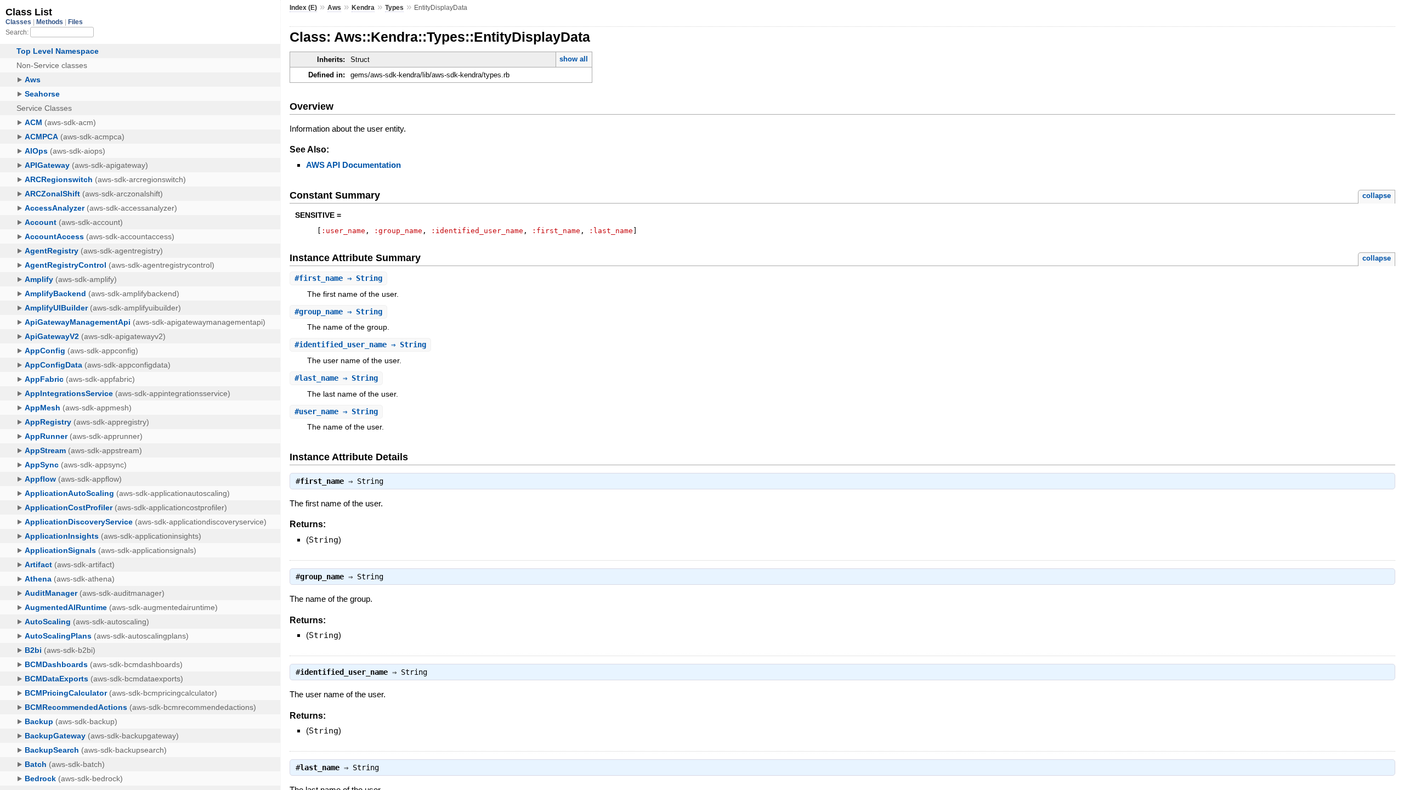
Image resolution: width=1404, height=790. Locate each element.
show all (573, 59)
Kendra (363, 8)
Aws (334, 8)
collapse (1376, 195)
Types (394, 8)
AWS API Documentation (353, 165)
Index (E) (303, 8)
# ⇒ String (338, 278)
